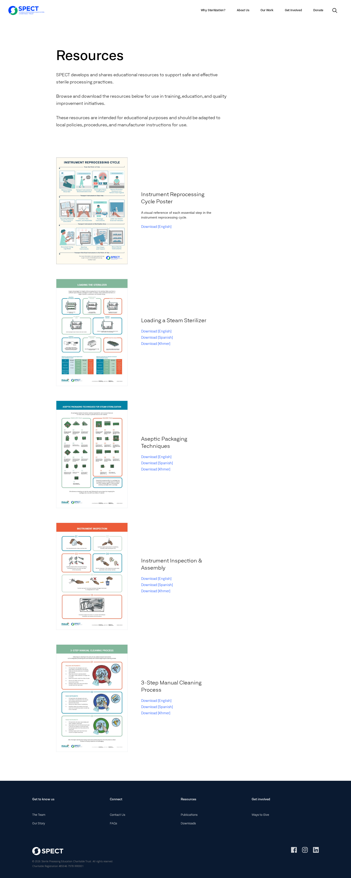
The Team (38, 815)
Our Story (38, 823)
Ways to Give (260, 815)
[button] (243, 10)
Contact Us (117, 815)
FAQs (113, 823)
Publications (189, 815)
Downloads (188, 823)
